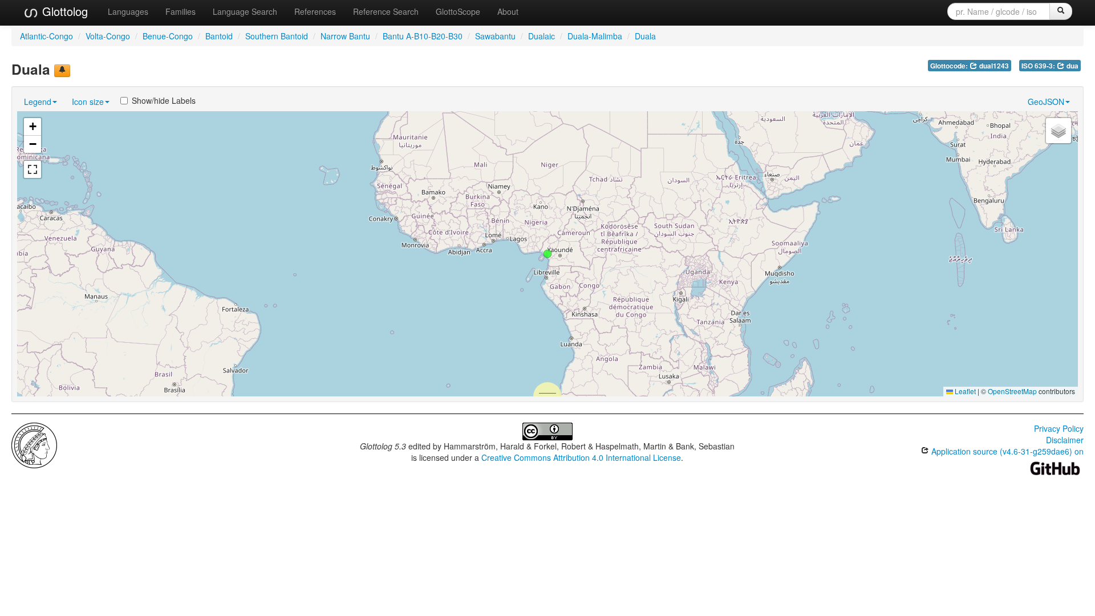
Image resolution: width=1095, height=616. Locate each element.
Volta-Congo (108, 36)
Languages (128, 11)
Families (180, 11)
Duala (645, 36)
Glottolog (63, 11)
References (315, 11)
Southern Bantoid (276, 36)
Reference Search (386, 11)
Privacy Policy (1059, 428)
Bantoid (219, 36)
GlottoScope (458, 11)
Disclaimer (1065, 439)
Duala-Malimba (594, 36)
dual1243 (993, 66)
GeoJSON (1046, 101)
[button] (547, 254)
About (507, 11)
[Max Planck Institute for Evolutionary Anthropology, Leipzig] (34, 444)
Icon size (88, 101)
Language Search (245, 11)
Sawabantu (495, 36)
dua (1071, 66)
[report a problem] (62, 70)
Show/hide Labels (164, 100)
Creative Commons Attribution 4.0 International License (581, 457)
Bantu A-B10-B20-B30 (423, 36)
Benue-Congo (168, 36)
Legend (37, 101)
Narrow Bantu (345, 36)
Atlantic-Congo (46, 36)
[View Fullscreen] (32, 169)
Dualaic (541, 36)
